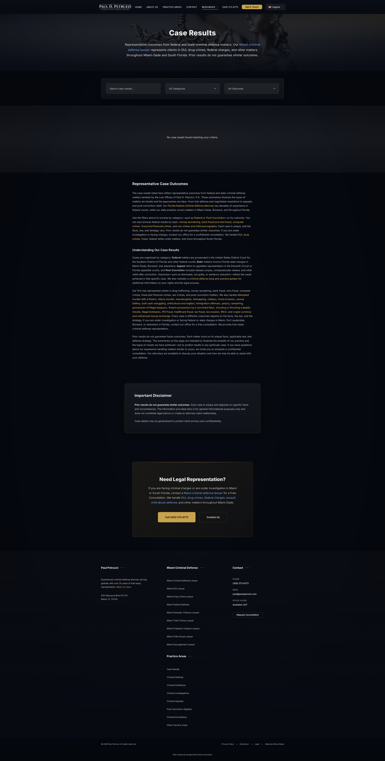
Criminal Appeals (175, 701)
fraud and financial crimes (156, 226)
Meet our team (124, 587)
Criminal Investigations (178, 693)
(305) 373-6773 (230, 7)
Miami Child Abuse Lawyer (180, 636)
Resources (208, 7)
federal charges (214, 497)
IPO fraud (167, 311)
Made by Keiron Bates (274, 744)
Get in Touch (252, 7)
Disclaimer (244, 744)
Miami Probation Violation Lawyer (183, 628)
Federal (198, 217)
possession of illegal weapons (149, 307)
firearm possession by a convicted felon (191, 307)
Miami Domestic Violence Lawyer (183, 612)
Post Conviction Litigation (179, 709)
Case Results (173, 669)
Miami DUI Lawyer (176, 588)
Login (257, 744)
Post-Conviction (215, 217)
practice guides (228, 278)
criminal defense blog (201, 278)
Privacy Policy (228, 744)
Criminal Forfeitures (176, 685)
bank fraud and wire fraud (216, 221)
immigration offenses (208, 303)
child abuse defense (164, 502)
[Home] (115, 7)
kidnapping (199, 298)
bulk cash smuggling (154, 303)
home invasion (226, 298)
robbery (212, 298)
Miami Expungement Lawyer (181, 644)
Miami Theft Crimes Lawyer (180, 620)
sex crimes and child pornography (197, 226)
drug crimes (195, 497)
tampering (237, 303)
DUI (240, 234)
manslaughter (184, 298)
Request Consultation (248, 614)
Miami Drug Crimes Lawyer (180, 596)
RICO (224, 311)
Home (138, 7)
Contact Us (213, 517)
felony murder (166, 298)
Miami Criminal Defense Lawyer (182, 580)
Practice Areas (172, 7)
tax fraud (200, 311)
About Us (152, 7)
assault (230, 497)
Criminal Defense (175, 677)
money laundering (189, 221)
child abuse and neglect (180, 303)
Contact (191, 7)
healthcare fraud (183, 311)
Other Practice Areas (177, 725)
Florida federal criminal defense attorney (191, 205)
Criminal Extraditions (177, 717)
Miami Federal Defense (178, 604)
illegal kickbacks (151, 311)
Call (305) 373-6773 (176, 517)
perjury (226, 303)
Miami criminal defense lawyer (203, 493)
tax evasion (212, 311)
